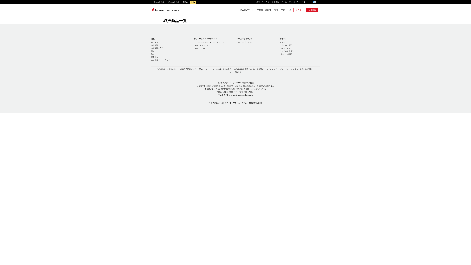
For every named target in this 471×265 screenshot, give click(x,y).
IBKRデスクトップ (201, 45)
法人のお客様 (173, 2)
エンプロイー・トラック (160, 60)
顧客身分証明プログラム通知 (191, 69)
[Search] (289, 10)
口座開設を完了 (157, 48)
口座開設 (312, 10)
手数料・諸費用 (264, 10)
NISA (185, 2)
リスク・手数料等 (234, 72)
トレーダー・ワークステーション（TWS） (210, 42)
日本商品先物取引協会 (265, 86)
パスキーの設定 (286, 54)
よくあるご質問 (286, 45)
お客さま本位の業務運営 (302, 69)
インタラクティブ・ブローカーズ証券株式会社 (235, 83)
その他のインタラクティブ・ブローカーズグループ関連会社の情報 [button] (236, 103)
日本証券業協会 (249, 86)
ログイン (299, 10)
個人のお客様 (158, 2)
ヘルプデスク (285, 48)
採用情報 (275, 2)
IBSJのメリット (247, 10)
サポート (305, 2)
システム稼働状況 (287, 51)
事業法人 (154, 57)
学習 (283, 10)
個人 (153, 51)
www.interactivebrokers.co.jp (242, 95)
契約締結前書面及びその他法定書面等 (248, 69)
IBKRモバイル (199, 48)
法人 (153, 54)
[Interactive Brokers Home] (165, 9)
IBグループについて (289, 2)
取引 (276, 10)
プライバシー (285, 69)
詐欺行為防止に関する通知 (167, 69)
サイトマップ (271, 69)
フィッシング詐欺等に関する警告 (218, 69)
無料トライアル (262, 2)
